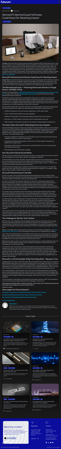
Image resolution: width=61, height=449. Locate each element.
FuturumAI (36, 348)
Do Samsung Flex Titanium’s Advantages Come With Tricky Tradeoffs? (43, 402)
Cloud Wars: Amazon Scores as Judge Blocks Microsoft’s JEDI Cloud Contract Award (24, 292)
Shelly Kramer (16, 10)
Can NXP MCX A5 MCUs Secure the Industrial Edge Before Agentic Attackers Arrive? (15, 339)
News (12, 336)
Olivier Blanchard (16, 348)
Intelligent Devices (6, 21)
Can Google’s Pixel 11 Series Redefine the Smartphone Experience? (43, 371)
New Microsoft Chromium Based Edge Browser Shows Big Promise (19, 297)
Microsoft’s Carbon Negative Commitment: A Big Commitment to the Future (22, 294)
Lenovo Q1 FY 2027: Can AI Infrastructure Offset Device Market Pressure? (15, 371)
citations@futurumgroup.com (52, 435)
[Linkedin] (46, 442)
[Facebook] (52, 442)
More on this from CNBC (8, 74)
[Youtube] (50, 442)
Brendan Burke (9, 348)
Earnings (5, 399)
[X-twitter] (48, 442)
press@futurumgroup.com (51, 439)
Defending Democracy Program (27, 94)
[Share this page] (2, 443)
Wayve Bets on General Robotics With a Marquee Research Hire (43, 339)
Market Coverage (6, 8)
